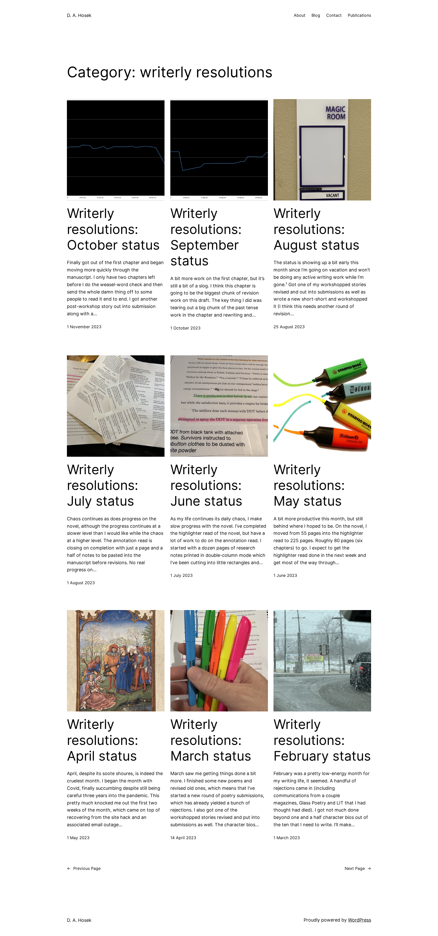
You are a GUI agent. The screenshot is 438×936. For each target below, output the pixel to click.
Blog (316, 15)
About (299, 15)
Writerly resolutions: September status (206, 237)
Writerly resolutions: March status (210, 740)
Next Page (358, 868)
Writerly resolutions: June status (206, 485)
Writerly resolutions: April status (102, 740)
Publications (359, 15)
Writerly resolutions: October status (113, 229)
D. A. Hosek (79, 15)
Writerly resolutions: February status (322, 740)
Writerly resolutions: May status (309, 485)
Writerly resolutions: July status (102, 485)
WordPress (359, 920)
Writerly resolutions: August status (316, 229)
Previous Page (84, 868)
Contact (334, 15)
